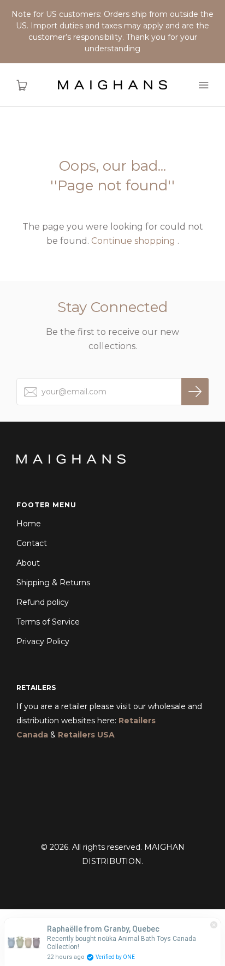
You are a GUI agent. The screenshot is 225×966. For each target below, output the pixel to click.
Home (28, 524)
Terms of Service (48, 622)
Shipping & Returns (53, 582)
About (28, 563)
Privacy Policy (42, 641)
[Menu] (203, 85)
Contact (31, 543)
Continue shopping (133, 241)
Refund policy (42, 602)
